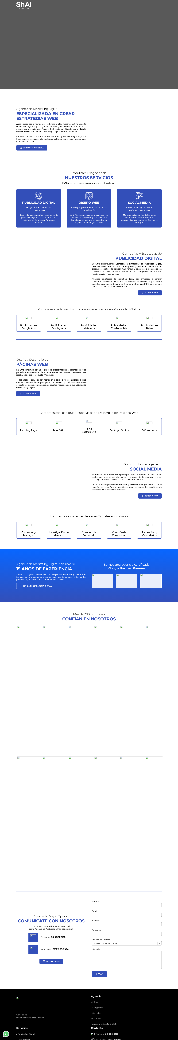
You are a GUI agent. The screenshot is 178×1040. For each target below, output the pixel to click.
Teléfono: (53, 827)
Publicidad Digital (26, 924)
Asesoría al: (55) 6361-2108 (104, 914)
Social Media (24, 935)
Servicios (96, 903)
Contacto (96, 909)
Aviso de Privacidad (84, 949)
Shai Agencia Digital (124, 949)
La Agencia (97, 898)
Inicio (95, 892)
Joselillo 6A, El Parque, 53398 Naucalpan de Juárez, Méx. (122, 935)
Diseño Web (24, 930)
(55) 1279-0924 (114, 930)
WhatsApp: (55, 839)
